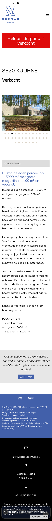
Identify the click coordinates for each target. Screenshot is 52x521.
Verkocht (11, 80)
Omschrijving (12, 163)
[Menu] (47, 15)
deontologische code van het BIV (34, 423)
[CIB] (20, 398)
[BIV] (31, 398)
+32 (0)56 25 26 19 (26, 495)
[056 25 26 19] (13, 3)
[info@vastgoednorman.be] (8, 3)
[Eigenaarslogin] (17, 3)
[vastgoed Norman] (10, 15)
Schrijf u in (26, 377)
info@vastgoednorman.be (26, 456)
